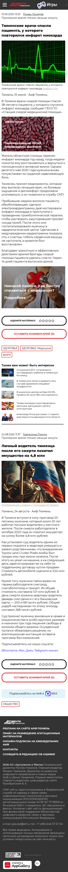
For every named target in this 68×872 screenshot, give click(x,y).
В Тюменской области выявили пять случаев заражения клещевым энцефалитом (36, 384)
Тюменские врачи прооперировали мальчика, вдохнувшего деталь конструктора (36, 406)
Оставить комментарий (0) (34, 333)
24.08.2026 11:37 (11, 434)
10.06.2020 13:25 (11, 14)
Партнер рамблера (33, 855)
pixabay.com (50, 88)
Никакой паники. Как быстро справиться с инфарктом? (32, 288)
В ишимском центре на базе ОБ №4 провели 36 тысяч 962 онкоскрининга (37, 393)
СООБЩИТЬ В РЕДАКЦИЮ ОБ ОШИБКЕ (29, 754)
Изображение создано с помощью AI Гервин (30, 505)
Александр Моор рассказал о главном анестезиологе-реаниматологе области (38, 415)
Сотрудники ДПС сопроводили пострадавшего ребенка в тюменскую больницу (37, 373)
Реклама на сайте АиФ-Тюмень (26, 728)
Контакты (10, 749)
